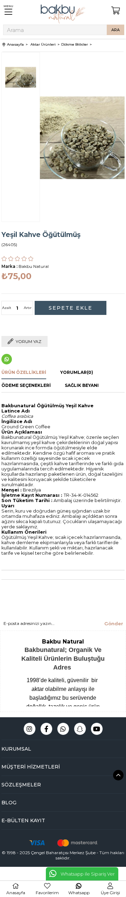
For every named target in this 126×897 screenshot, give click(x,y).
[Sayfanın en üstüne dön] (118, 775)
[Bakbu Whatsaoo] (63, 729)
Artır (27, 307)
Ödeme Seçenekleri (26, 385)
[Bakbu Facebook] (46, 729)
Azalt (6, 307)
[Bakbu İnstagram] (29, 729)
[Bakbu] (63, 14)
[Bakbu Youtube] (97, 729)
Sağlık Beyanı (82, 385)
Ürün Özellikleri (23, 372)
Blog (8, 802)
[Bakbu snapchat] (80, 729)
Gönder (113, 623)
